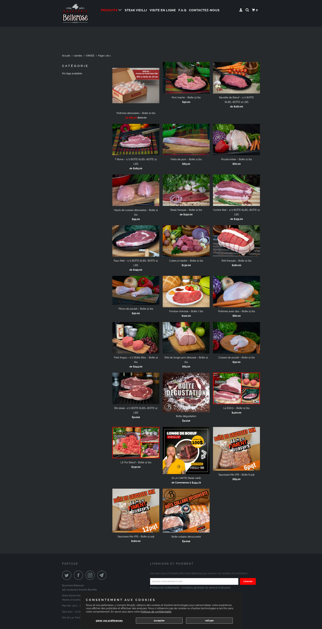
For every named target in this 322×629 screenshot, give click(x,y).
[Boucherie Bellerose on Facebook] (79, 575)
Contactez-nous (204, 10)
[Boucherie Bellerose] (79, 13)
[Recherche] (247, 10)
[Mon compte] (241, 10)
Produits (109, 10)
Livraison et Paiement (172, 563)
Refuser (209, 620)
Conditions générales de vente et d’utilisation (206, 587)
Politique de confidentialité (156, 611)
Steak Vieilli (136, 10)
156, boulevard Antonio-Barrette (79, 589)
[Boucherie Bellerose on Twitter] (67, 575)
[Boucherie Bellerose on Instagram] (91, 575)
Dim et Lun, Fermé (72, 617)
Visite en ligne (163, 10)
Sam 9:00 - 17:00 (71, 611)
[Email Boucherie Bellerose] (102, 575)
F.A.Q (182, 10)
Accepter (159, 620)
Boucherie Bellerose (73, 585)
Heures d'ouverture (72, 599)
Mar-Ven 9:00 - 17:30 (73, 605)
